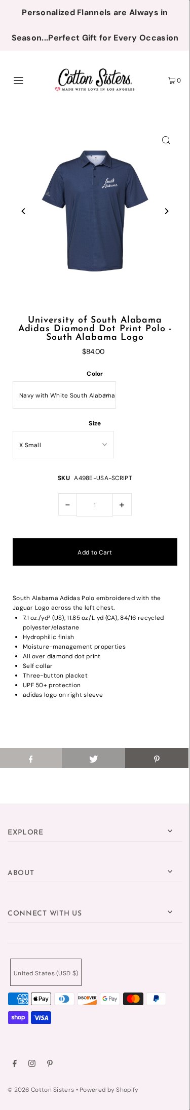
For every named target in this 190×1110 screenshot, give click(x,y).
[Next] (166, 211)
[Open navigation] (30, 79)
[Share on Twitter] (93, 758)
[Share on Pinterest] (156, 758)
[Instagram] (31, 1065)
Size (95, 423)
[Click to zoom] (166, 140)
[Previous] (24, 211)
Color (95, 374)
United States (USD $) (46, 973)
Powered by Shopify (109, 1090)
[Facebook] (15, 1065)
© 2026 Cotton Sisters (41, 1090)
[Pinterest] (50, 1065)
